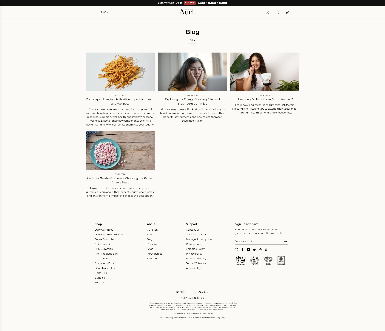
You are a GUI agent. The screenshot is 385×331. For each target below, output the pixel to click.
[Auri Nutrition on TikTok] (266, 249)
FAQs (150, 249)
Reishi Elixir (101, 273)
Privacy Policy (194, 254)
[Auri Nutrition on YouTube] (248, 249)
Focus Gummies (104, 239)
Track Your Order (196, 235)
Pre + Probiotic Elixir (107, 254)
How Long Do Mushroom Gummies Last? (265, 99)
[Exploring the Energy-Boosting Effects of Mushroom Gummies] (192, 72)
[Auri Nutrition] (187, 12)
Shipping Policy (195, 249)
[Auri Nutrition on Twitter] (254, 249)
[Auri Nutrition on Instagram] (236, 249)
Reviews (152, 244)
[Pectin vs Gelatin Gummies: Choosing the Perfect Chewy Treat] (120, 150)
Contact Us (193, 230)
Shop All (100, 283)
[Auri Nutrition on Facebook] (242, 249)
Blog (149, 239)
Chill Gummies (103, 244)
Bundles (100, 278)
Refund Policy (194, 244)
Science (151, 235)
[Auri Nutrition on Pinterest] (260, 249)
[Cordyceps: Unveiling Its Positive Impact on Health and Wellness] (120, 72)
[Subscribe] (285, 241)
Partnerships (154, 254)
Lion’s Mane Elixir (105, 268)
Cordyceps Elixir (104, 263)
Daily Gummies (104, 230)
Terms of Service (196, 263)
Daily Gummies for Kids (109, 235)
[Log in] (268, 12)
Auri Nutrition (196, 298)
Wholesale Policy (196, 259)
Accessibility (193, 268)
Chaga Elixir (102, 259)
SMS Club (153, 259)
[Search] (277, 12)
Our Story (152, 230)
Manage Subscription (199, 239)
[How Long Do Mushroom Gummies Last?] (264, 72)
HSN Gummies (104, 249)
